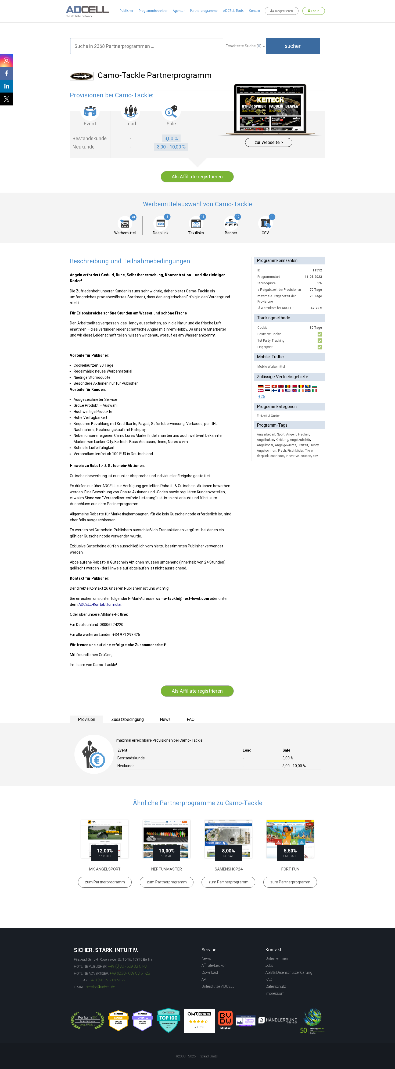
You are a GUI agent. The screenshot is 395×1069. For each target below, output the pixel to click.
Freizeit (303, 445)
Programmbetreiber (153, 10)
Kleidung (282, 440)
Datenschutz (275, 986)
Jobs (269, 965)
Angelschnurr (266, 450)
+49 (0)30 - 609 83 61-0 (127, 966)
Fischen (303, 434)
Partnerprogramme (204, 10)
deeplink (263, 456)
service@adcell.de (100, 987)
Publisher (126, 10)
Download (210, 972)
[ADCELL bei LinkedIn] (6, 86)
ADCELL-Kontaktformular (99, 604)
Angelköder (265, 445)
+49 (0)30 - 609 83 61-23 (130, 973)
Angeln (291, 434)
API (204, 979)
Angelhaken (265, 440)
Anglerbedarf (266, 434)
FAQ (268, 979)
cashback (277, 456)
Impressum (275, 993)
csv (315, 456)
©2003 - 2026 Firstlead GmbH (197, 1056)
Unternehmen (276, 958)
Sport (281, 434)
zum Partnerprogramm (105, 882)
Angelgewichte (285, 445)
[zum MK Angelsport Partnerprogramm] (105, 839)
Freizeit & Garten (269, 416)
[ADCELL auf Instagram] (6, 60)
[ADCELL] (199, 1021)
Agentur (179, 10)
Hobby (314, 445)
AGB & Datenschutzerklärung (288, 972)
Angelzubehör (300, 440)
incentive (292, 456)
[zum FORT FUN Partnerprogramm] (290, 839)
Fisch (282, 450)
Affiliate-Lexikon (214, 965)
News (206, 958)
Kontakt (254, 10)
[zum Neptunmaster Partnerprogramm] (166, 839)
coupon (305, 456)
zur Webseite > (269, 142)
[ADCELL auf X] (6, 99)
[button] (293, 46)
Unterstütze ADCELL (218, 986)
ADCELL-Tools (233, 10)
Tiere (309, 450)
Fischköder (295, 450)
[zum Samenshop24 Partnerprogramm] (228, 839)
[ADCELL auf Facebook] (6, 73)
